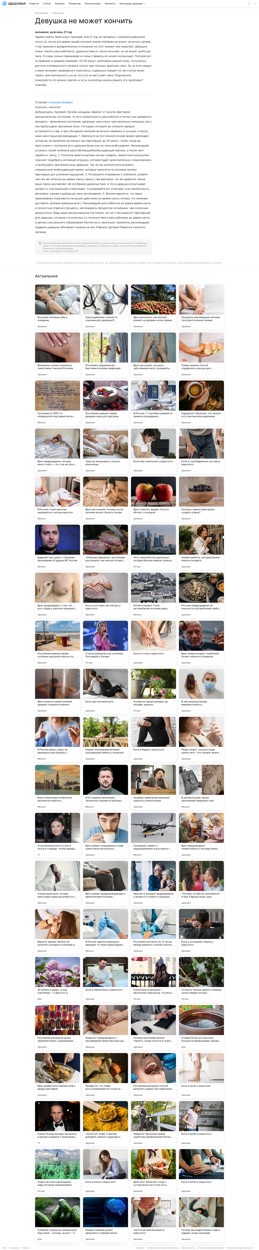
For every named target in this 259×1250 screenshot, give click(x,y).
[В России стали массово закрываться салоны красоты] (57, 499)
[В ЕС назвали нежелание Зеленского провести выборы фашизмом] (105, 787)
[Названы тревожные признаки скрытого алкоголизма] (153, 787)
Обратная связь (188, 1248)
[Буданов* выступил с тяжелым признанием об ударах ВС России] (57, 547)
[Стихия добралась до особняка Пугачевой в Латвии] (105, 643)
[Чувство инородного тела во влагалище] (105, 451)
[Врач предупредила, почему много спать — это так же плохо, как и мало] (57, 451)
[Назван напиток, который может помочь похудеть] (201, 547)
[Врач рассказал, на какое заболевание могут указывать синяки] (153, 355)
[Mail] (4, 3)
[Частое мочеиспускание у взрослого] (153, 1219)
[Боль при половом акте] (105, 691)
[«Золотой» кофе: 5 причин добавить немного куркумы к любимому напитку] (105, 1123)
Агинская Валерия (61, 102)
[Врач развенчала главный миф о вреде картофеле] (57, 1075)
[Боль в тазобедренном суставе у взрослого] (201, 451)
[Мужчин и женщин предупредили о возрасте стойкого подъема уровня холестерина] (153, 883)
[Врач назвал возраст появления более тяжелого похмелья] (201, 643)
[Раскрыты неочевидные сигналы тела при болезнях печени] (201, 307)
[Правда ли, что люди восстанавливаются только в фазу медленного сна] (105, 1075)
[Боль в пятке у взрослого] (201, 1171)
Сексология (58, 13)
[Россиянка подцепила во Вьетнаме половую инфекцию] (105, 355)
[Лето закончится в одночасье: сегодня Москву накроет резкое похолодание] (153, 547)
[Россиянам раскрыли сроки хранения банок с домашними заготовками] (57, 1027)
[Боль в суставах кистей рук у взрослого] (105, 595)
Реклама (25, 1248)
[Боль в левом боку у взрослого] (105, 979)
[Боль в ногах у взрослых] (201, 1075)
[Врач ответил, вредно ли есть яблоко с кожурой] (153, 499)
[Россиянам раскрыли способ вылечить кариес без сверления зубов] (153, 1075)
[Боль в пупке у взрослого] (201, 1123)
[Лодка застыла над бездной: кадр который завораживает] (57, 1171)
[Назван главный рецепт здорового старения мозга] (105, 1219)
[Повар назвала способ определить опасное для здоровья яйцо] (201, 355)
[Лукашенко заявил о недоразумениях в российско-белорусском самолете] (153, 835)
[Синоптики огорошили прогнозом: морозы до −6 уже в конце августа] (153, 979)
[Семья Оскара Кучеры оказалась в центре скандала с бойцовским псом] (57, 1123)
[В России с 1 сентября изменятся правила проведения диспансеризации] (153, 403)
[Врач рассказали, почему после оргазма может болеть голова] (105, 499)
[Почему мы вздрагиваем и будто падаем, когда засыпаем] (201, 1219)
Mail (5, 1248)
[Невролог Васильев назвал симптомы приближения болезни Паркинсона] (153, 1123)
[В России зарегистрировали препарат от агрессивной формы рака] (105, 931)
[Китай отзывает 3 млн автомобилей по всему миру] (153, 595)
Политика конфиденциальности (240, 1248)
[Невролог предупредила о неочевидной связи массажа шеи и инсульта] (105, 1027)
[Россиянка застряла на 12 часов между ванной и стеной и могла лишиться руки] (153, 931)
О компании (14, 1248)
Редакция (140, 1248)
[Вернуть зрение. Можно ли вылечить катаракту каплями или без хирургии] (57, 931)
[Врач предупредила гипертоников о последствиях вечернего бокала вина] (201, 835)
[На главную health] (16, 3)
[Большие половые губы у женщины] (57, 307)
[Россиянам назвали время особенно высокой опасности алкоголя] (57, 643)
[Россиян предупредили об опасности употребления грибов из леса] (201, 595)
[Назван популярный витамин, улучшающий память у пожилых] (105, 739)
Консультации (41, 13)
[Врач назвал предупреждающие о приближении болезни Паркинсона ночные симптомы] (105, 883)
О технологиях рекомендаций (211, 1248)
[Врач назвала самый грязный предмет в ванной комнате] (57, 691)
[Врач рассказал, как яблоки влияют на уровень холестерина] (153, 307)
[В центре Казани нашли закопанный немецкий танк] (201, 787)
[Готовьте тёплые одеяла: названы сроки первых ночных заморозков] (201, 979)
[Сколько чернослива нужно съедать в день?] (201, 499)
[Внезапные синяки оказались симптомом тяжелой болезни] (57, 355)
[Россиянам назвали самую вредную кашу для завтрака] (105, 403)
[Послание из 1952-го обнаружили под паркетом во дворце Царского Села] (57, 403)
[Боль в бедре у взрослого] (153, 739)
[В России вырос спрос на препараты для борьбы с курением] (57, 739)
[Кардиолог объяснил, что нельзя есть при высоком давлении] (201, 403)
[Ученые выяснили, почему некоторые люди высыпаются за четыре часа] (57, 883)
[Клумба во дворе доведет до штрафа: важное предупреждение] (153, 691)
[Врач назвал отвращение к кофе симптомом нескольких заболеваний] (105, 835)
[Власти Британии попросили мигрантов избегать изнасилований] (57, 787)
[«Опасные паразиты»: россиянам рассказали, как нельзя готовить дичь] (105, 547)
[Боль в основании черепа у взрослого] (201, 931)
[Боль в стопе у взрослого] (153, 643)
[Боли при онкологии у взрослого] (153, 451)
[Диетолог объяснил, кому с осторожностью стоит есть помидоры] (153, 1171)
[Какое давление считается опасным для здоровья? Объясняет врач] (105, 307)
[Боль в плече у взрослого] (105, 1171)
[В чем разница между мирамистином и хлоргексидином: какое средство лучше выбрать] (201, 691)
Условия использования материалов (163, 1248)
